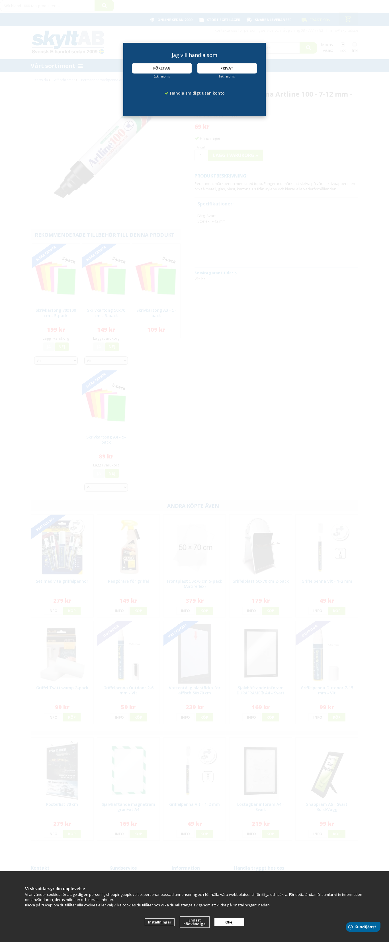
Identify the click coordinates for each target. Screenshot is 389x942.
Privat (227, 68)
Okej (229, 922)
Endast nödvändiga (194, 921)
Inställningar (159, 922)
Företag (162, 68)
